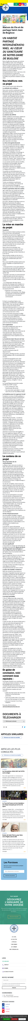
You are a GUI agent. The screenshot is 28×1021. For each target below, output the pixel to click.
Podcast (4, 4)
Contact (6, 964)
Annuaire (6, 961)
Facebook (22, 727)
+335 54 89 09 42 (9, 995)
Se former (14, 947)
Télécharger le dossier (10, 721)
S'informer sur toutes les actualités (12, 737)
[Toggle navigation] (26, 15)
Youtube (7, 1011)
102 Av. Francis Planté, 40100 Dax (10, 996)
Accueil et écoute (8, 971)
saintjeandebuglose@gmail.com (11, 706)
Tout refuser (14, 1019)
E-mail (6, 727)
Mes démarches (14, 949)
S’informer (14, 944)
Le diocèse (14, 939)
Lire (25, 787)
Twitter (24, 727)
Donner (6, 968)
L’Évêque (14, 942)
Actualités (4, 769)
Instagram (7, 1009)
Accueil (14, 937)
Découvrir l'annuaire (14, 916)
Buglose (4, 25)
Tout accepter (6, 1019)
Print (4, 727)
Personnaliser (22, 1019)
